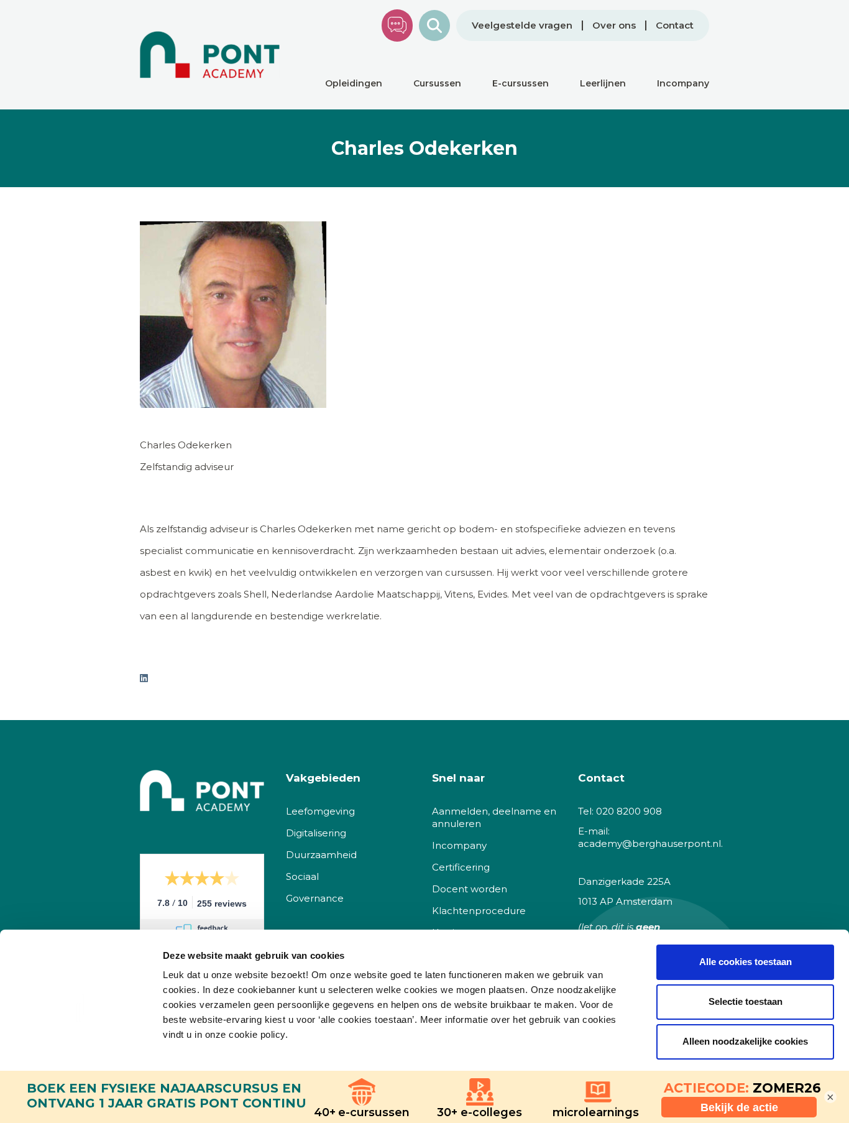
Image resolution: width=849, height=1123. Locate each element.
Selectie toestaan (745, 1001)
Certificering (461, 867)
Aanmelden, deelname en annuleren (494, 817)
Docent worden (469, 889)
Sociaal (302, 876)
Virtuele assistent (397, 25)
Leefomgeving (320, 811)
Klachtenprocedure (479, 911)
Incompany (459, 845)
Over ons (614, 25)
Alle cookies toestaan (745, 961)
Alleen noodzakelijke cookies (745, 1041)
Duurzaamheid (321, 855)
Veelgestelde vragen (522, 25)
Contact (675, 25)
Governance (315, 898)
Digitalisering (316, 833)
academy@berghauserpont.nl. (650, 843)
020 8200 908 (629, 811)
